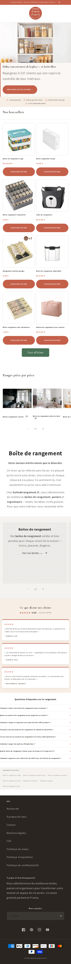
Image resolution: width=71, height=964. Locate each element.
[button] (4, 14)
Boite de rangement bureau (12, 781)
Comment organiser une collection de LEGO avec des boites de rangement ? (30, 758)
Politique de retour (18, 849)
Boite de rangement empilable (48, 271)
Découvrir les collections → (20, 90)
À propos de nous (16, 816)
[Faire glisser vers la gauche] (28, 428)
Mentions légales (16, 833)
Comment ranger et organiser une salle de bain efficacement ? (25, 722)
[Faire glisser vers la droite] (43, 428)
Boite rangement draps (45, 159)
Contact (11, 824)
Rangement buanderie (30, 781)
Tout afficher (35, 352)
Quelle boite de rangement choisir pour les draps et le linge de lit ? (27, 751)
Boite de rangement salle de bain (46, 416)
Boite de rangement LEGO (11, 786)
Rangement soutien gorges (13, 271)
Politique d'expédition (20, 857)
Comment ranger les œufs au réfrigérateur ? (17, 744)
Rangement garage (46, 781)
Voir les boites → (32, 553)
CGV (9, 841)
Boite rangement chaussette (14, 215)
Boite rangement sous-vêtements (16, 327)
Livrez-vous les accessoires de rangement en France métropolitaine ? (28, 737)
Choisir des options (19, 172)
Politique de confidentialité (23, 865)
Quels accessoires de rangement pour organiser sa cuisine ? (24, 715)
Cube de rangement (44, 215)
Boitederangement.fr (39, 958)
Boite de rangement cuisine (12, 775)
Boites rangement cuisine (13, 417)
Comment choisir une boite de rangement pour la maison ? (23, 708)
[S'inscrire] (60, 916)
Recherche (13, 808)
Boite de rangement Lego (13, 159)
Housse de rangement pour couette (50, 327)
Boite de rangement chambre (57, 775)
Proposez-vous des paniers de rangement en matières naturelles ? (26, 730)
